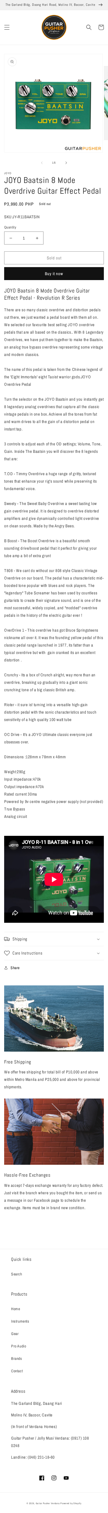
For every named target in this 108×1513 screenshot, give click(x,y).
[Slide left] (42, 163)
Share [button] (15, 967)
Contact (17, 1370)
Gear (15, 1333)
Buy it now (54, 273)
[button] (7, 27)
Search (16, 1274)
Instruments (20, 1321)
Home (15, 1308)
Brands (16, 1358)
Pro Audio (18, 1346)
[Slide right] (66, 163)
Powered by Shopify (70, 1503)
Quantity (10, 227)
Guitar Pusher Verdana (48, 1503)
